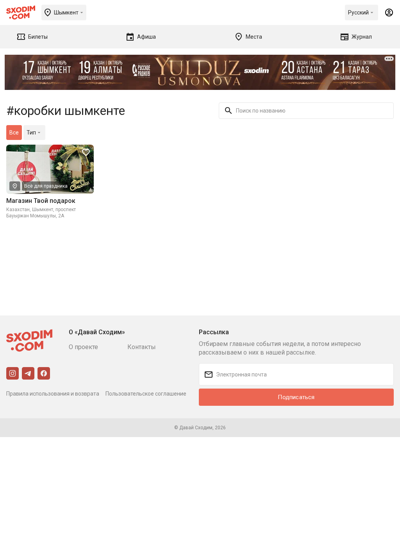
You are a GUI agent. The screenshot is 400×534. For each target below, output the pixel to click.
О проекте (83, 347)
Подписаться (296, 397)
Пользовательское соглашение (145, 394)
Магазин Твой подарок (40, 200)
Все (14, 132)
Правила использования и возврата (52, 394)
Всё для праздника (46, 186)
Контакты (141, 347)
